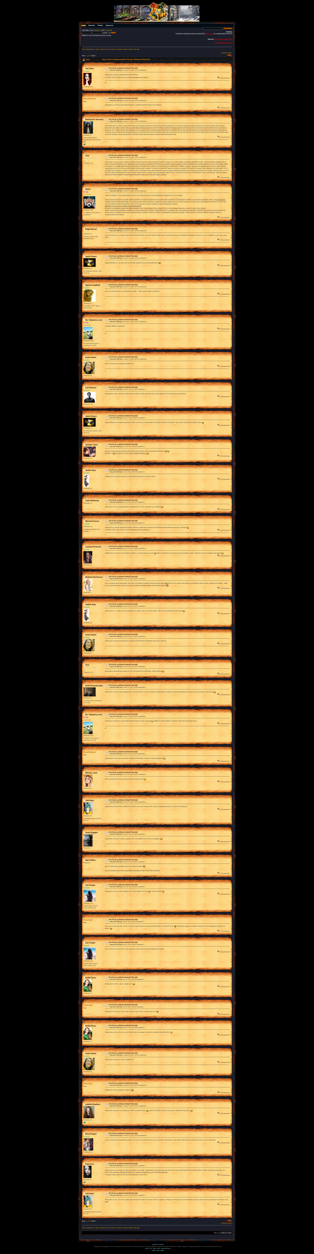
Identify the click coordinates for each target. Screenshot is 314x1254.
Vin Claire (89, 68)
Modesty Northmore (94, 577)
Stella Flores (90, 978)
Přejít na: (216, 1233)
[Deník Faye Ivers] (84, 1182)
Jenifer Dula (90, 470)
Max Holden (90, 860)
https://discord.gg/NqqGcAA (223, 39)
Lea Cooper (90, 885)
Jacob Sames (91, 256)
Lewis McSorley (92, 500)
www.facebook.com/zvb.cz (223, 43)
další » (230, 53)
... (87, 55)
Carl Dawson (90, 388)
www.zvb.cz (209, 34)
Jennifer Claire (91, 445)
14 (95, 55)
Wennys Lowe (91, 773)
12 (91, 55)
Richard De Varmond (94, 119)
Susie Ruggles (91, 832)
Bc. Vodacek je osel (93, 320)
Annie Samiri (90, 357)
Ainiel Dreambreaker (94, 686)
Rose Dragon (91, 1134)
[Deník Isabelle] (84, 1122)
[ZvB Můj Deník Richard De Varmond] (84, 144)
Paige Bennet (91, 229)
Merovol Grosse (92, 521)
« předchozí (224, 53)
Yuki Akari (89, 800)
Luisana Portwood (93, 547)
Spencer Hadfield (92, 285)
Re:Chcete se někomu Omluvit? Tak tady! (123, 68)
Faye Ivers (89, 1164)
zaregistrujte (108, 30)
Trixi (87, 156)
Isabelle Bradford (92, 1104)
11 (89, 55)
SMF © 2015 (156, 1248)
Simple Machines (165, 1248)
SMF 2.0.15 (148, 1248)
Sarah (87, 189)
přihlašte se (97, 30)
